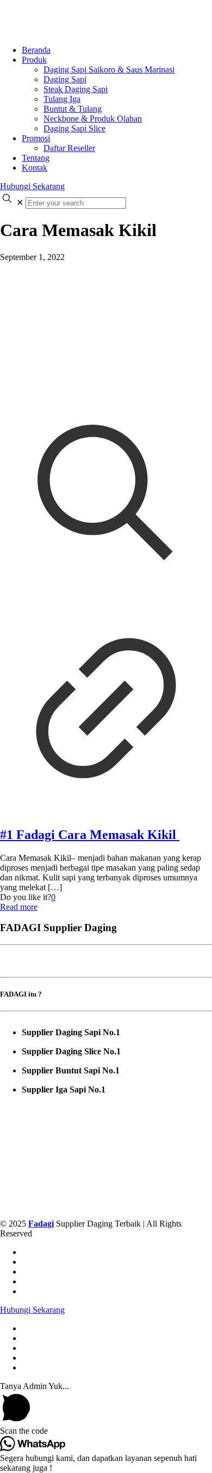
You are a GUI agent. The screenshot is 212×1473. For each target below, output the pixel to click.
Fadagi (41, 1223)
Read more (19, 906)
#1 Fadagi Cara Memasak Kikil (89, 835)
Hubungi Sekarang (32, 186)
